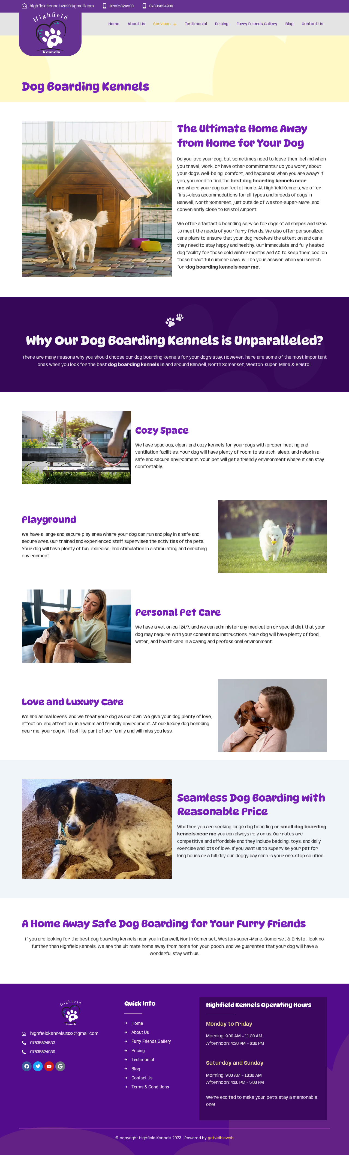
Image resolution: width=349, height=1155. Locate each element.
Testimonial (196, 24)
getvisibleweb (221, 1138)
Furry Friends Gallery (257, 24)
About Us (136, 24)
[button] (165, 24)
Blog (289, 24)
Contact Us (312, 24)
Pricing (221, 24)
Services (161, 24)
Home (114, 24)
